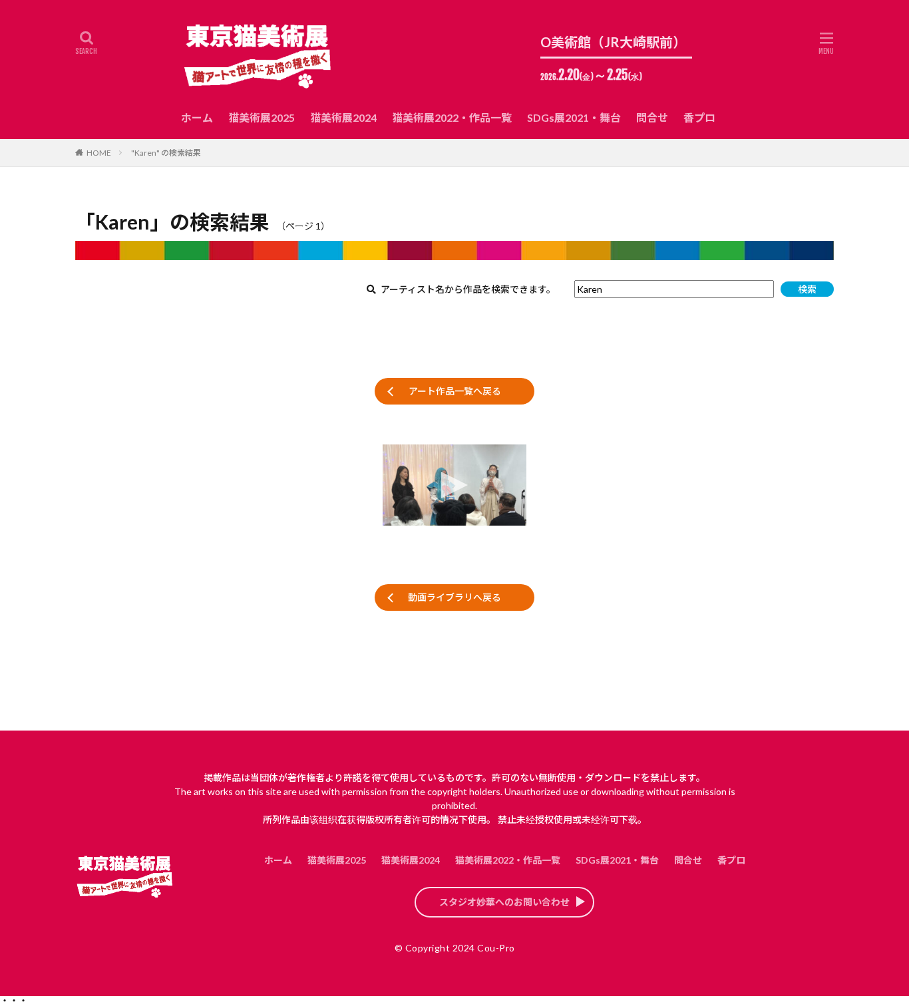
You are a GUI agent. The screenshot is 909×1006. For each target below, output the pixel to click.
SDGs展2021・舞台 (574, 117)
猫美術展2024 (343, 117)
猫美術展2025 (261, 117)
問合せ (652, 117)
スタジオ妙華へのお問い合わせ (504, 902)
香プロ (699, 117)
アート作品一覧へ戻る (455, 391)
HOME (99, 153)
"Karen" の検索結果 (166, 153)
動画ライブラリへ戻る (454, 597)
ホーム (197, 117)
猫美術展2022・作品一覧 (452, 117)
